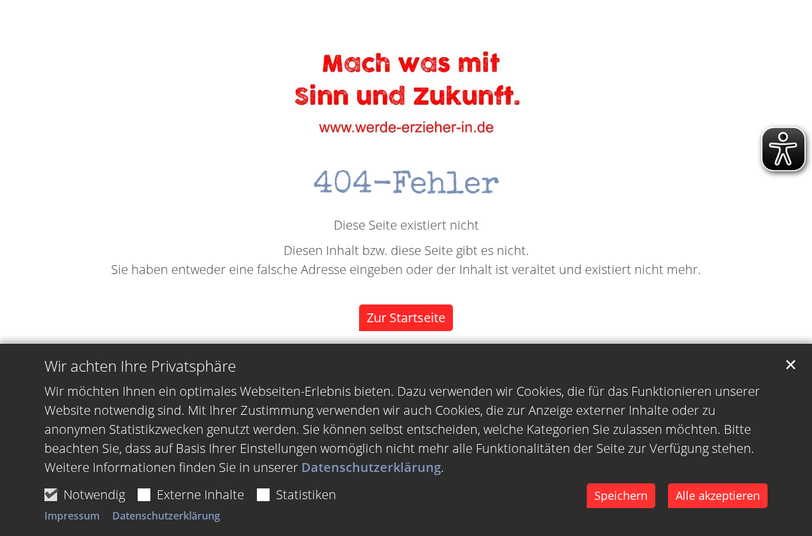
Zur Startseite (406, 317)
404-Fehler (406, 186)
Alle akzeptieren (718, 495)
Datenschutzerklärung (371, 467)
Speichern (621, 495)
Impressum (72, 516)
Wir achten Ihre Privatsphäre (140, 366)
